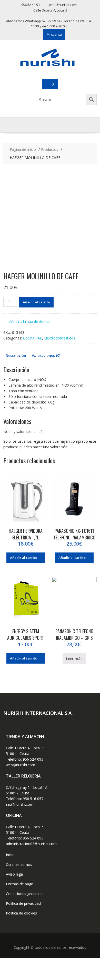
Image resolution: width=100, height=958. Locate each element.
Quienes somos (19, 864)
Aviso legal (15, 874)
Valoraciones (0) (46, 355)
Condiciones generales (24, 893)
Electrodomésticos (59, 338)
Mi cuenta (54, 34)
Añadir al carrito (36, 302)
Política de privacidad (23, 903)
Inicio (10, 854)
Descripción (16, 355)
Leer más (74, 658)
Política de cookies (21, 913)
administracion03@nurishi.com (31, 843)
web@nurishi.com (20, 764)
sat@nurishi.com (19, 804)
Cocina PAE (32, 338)
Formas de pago (19, 883)
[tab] (16, 355)
